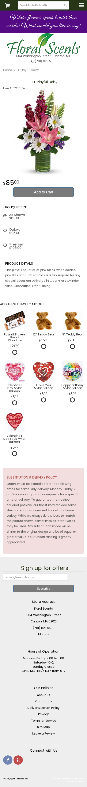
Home (7, 70)
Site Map (43, 727)
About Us (43, 695)
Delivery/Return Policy (43, 708)
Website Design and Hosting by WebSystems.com (68, 780)
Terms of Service (43, 721)
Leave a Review (43, 733)
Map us (43, 634)
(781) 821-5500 (45, 61)
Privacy (43, 714)
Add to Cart (43, 192)
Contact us (43, 701)
